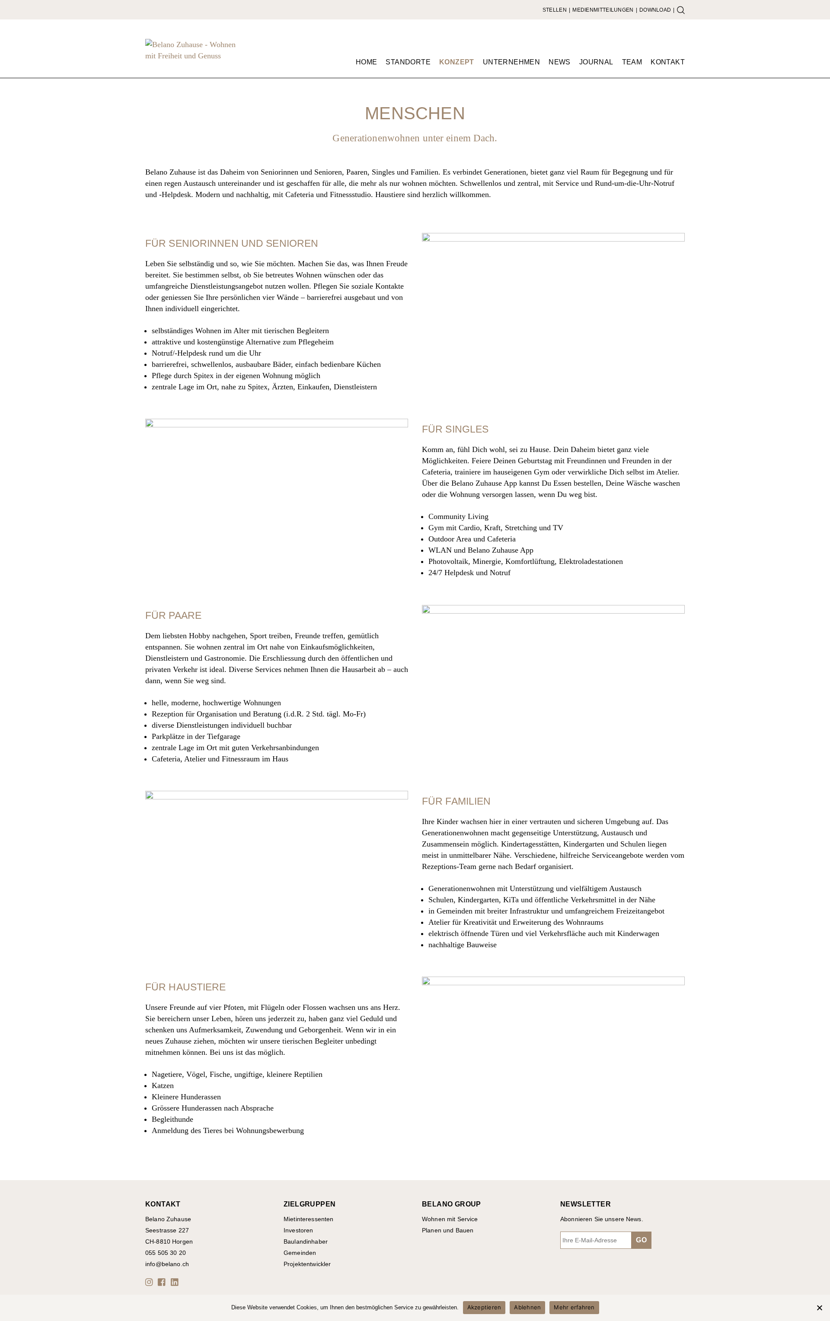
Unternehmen (511, 62)
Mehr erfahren (574, 1307)
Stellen (555, 10)
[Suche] (681, 10)
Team (632, 62)
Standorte (408, 62)
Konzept (456, 62)
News (560, 62)
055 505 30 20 (165, 1252)
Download (655, 10)
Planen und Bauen (447, 1230)
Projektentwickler (307, 1264)
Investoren (298, 1230)
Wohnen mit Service (450, 1219)
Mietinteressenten (308, 1219)
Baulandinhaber (306, 1241)
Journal (596, 62)
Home (366, 62)
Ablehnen (527, 1307)
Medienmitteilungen (602, 10)
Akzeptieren (484, 1307)
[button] (150, 1282)
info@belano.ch (167, 1264)
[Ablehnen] (819, 1307)
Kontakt (668, 62)
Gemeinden (300, 1252)
